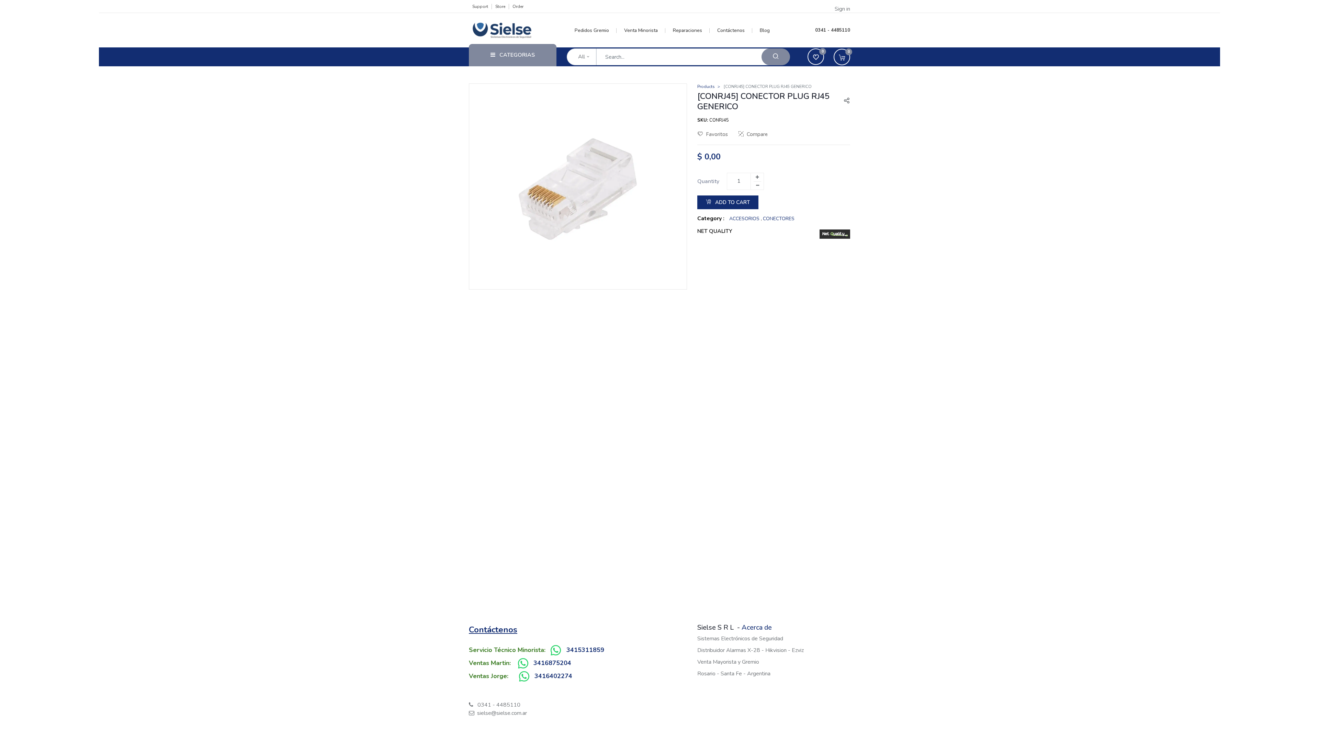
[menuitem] (596, 30)
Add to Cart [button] (732, 202)
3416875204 (552, 663)
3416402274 (553, 676)
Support (480, 6)
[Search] (776, 56)
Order (517, 6)
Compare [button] (757, 134)
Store (500, 6)
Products (706, 86)
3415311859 (585, 650)
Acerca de (757, 627)
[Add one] (757, 177)
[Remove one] (757, 185)
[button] (844, 101)
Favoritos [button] (717, 134)
